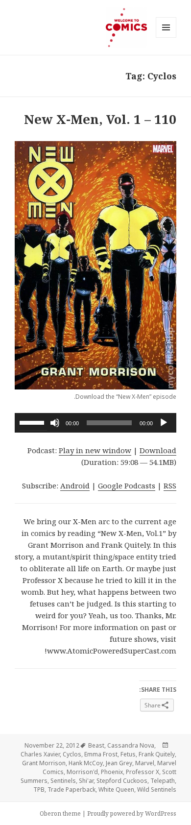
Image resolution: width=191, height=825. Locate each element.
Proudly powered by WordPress (131, 813)
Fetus (128, 754)
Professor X (142, 772)
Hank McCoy (86, 763)
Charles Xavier (40, 754)
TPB (39, 789)
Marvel (144, 763)
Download (158, 450)
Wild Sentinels (156, 789)
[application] (95, 423)
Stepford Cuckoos (121, 780)
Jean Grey (119, 763)
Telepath (162, 780)
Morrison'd (82, 772)
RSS (170, 485)
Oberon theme (60, 813)
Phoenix (112, 772)
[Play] (163, 423)
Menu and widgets (166, 37)
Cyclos (72, 754)
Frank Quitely (157, 754)
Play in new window (95, 450)
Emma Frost (101, 754)
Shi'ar (86, 780)
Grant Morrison (44, 763)
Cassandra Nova (130, 745)
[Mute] (55, 423)
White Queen (116, 789)
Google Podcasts (126, 485)
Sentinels (63, 780)
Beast (96, 745)
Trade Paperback (72, 789)
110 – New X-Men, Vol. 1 (100, 119)
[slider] (33, 422)
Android (75, 485)
